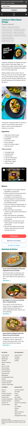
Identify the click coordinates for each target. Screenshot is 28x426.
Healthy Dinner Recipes (19, 29)
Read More (6, 280)
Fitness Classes (5, 368)
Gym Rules (17, 391)
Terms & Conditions (19, 389)
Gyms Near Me (5, 355)
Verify (16, 410)
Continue (14, 10)
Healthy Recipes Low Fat (7, 40)
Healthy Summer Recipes (20, 35)
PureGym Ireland (6, 404)
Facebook (17, 357)
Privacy (16, 393)
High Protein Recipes (7, 32)
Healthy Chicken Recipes (13, 27)
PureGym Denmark (6, 382)
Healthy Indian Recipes (7, 29)
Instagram (17, 358)
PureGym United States (7, 384)
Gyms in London (6, 366)
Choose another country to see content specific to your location (12, 2)
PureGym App (5, 397)
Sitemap (17, 408)
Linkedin (17, 360)
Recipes (4, 27)
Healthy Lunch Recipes (18, 32)
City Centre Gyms (6, 371)
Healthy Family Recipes (7, 35)
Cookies (17, 395)
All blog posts (14, 236)
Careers (3, 391)
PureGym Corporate (6, 393)
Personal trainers (6, 370)
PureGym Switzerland (7, 381)
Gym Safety (17, 397)
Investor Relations (6, 395)
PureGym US (5, 402)
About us (4, 389)
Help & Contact (18, 355)
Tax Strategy (18, 406)
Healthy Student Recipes (7, 38)
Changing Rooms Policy (20, 415)
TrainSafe (4, 360)
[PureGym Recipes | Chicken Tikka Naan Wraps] (14, 174)
